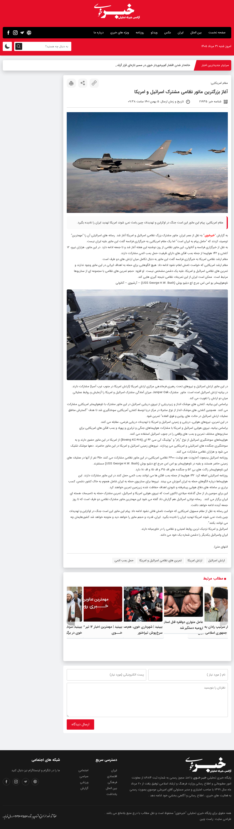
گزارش (84, 788)
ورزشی (84, 782)
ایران (180, 32)
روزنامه (140, 32)
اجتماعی (83, 770)
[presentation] (224, 621)
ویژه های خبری (119, 32)
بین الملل (196, 32)
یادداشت (111, 794)
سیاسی (84, 776)
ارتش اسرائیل (216, 560)
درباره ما (99, 32)
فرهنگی (112, 782)
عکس (167, 32)
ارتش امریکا (195, 560)
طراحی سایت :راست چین (215, 819)
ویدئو (154, 32)
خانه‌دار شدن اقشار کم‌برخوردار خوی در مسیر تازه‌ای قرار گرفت (152, 65)
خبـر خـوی (199, 777)
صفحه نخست (217, 32)
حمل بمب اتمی (123, 560)
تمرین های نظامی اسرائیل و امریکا (160, 560)
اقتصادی (112, 776)
